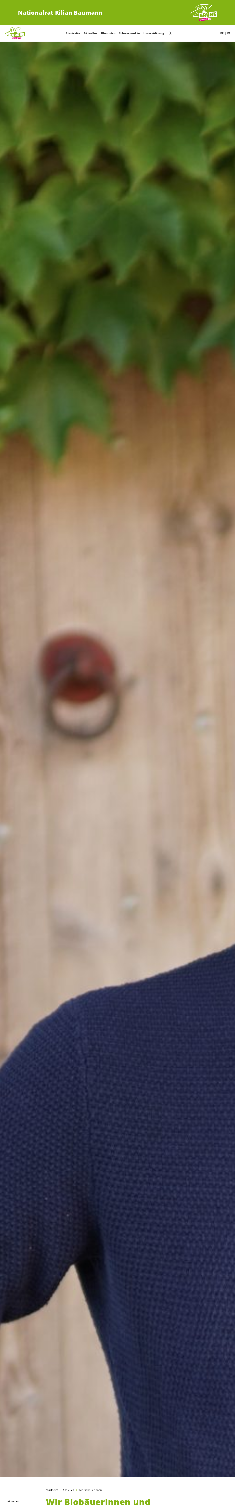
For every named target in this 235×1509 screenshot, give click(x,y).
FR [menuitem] (228, 33)
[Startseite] (203, 12)
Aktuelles (68, 1489)
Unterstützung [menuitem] (153, 33)
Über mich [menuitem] (108, 33)
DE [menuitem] (222, 33)
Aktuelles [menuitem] (90, 33)
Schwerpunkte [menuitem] (129, 33)
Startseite (52, 1490)
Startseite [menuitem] (73, 33)
